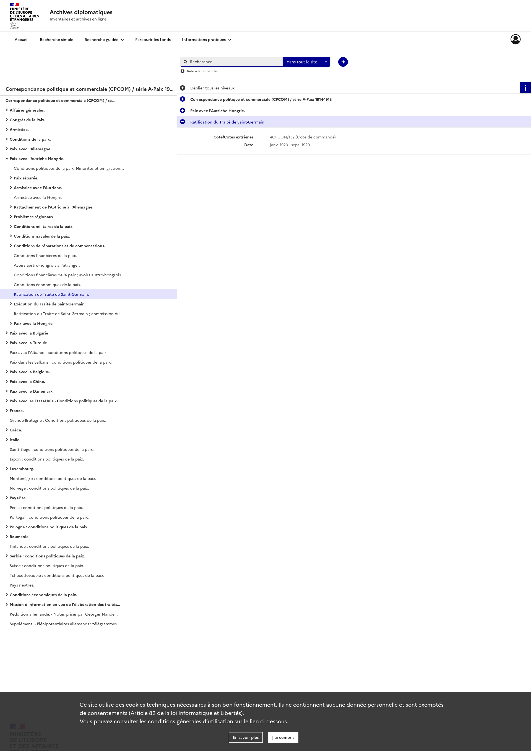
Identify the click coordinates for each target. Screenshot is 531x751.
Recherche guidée (101, 39)
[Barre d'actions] (525, 87)
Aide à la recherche (202, 70)
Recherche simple (56, 39)
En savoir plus (246, 737)
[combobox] (306, 62)
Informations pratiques (204, 39)
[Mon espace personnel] (516, 39)
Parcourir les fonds (153, 39)
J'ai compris (283, 737)
